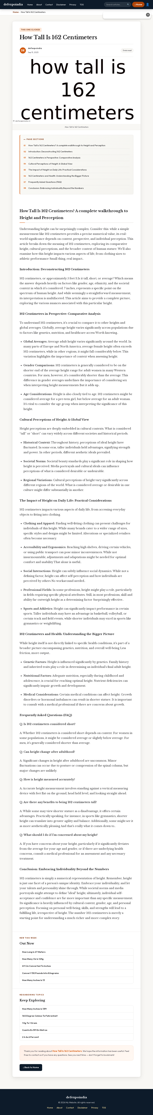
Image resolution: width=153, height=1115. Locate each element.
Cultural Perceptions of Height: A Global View (50, 163)
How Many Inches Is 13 (33, 980)
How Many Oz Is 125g (32, 958)
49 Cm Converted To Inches (36, 966)
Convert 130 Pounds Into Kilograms (40, 973)
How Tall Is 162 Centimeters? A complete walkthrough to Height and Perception (66, 145)
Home (30, 4)
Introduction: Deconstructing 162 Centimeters (50, 151)
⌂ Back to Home (31, 1067)
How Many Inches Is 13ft (34, 1008)
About (39, 4)
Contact (49, 4)
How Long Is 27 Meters (33, 951)
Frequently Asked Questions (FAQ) (45, 182)
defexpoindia (13, 4)
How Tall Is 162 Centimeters (67, 1051)
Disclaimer (61, 4)
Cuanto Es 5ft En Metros (34, 1030)
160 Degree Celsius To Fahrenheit (40, 1015)
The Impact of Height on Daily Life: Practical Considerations (57, 169)
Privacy (72, 4)
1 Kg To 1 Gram (29, 1023)
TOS (82, 4)
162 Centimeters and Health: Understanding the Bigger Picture (58, 176)
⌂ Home (138, 4)
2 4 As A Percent (30, 1037)
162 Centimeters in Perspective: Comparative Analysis (54, 157)
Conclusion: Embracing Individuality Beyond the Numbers (56, 188)
